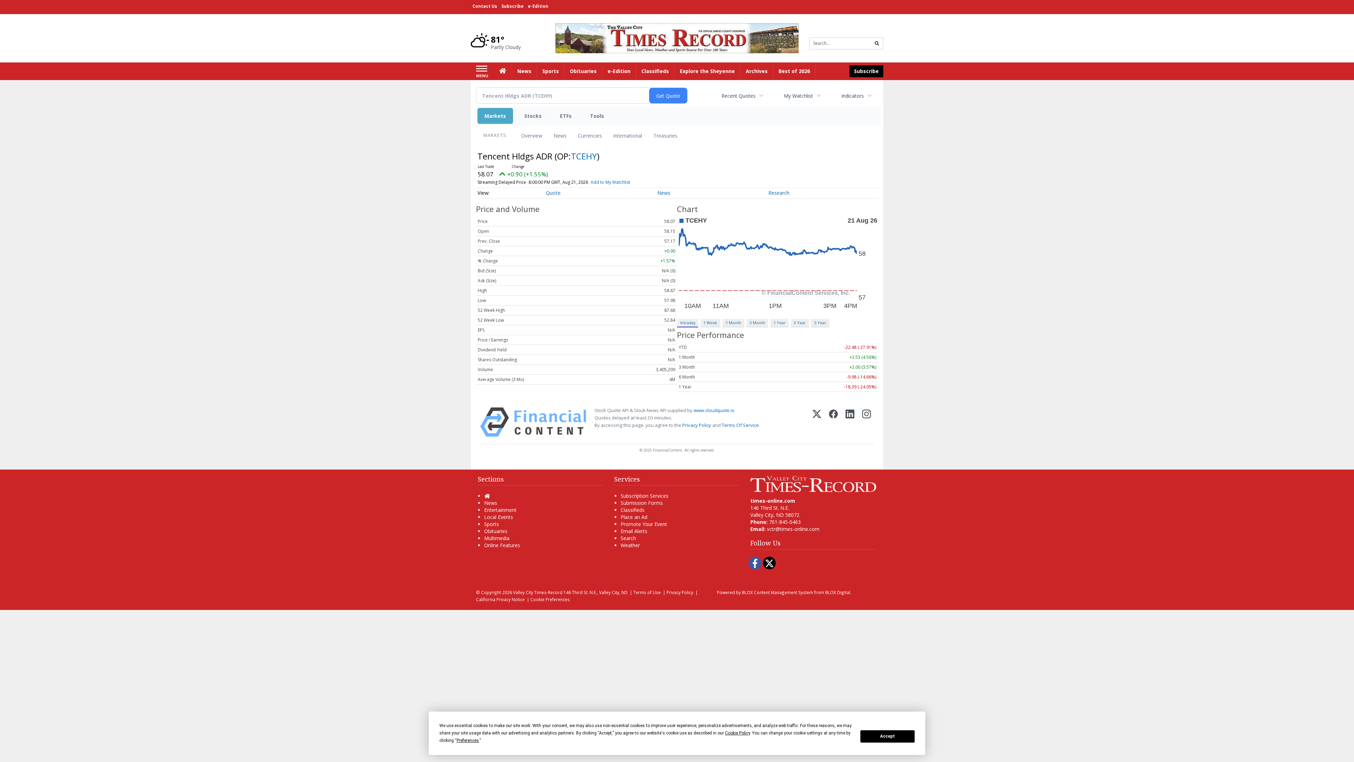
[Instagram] (866, 422)
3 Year (800, 322)
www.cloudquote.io (714, 410)
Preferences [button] (468, 740)
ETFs (566, 116)
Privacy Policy (696, 425)
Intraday (687, 322)
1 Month (733, 322)
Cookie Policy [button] (737, 733)
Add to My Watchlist (610, 182)
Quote (553, 192)
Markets (495, 116)
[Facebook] (833, 422)
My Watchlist (798, 95)
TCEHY (584, 156)
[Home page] (677, 37)
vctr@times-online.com (793, 529)
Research (778, 192)
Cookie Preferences (550, 599)
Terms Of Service (740, 425)
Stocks (533, 116)
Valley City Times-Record (537, 592)
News (560, 135)
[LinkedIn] (850, 422)
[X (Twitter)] (817, 422)
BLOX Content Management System (777, 592)
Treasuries (665, 135)
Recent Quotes (738, 95)
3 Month (757, 322)
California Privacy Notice (500, 599)
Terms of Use (647, 592)
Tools (597, 116)
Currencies (590, 135)
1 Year (780, 322)
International (627, 135)
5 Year (820, 322)
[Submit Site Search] (877, 43)
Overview (531, 135)
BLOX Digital (837, 592)
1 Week (710, 322)
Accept (887, 736)
